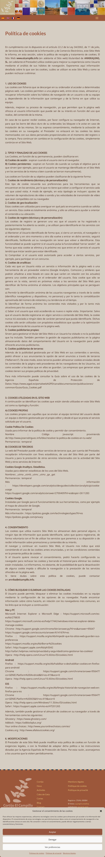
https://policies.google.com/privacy (24, 517)
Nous (39, 786)
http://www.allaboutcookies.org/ (37, 730)
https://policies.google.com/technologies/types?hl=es (54, 513)
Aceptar (52, 832)
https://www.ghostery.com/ (31, 718)
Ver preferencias (52, 847)
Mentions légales (69, 853)
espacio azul (83, 807)
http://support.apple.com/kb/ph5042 (33, 647)
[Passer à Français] (13, 18)
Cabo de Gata (43, 794)
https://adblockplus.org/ (28, 722)
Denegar (52, 839)
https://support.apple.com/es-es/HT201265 (36, 706)
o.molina (85, 803)
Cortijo (40, 781)
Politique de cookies (36, 853)
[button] (101, 811)
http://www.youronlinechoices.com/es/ (49, 726)
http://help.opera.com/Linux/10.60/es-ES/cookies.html (43, 654)
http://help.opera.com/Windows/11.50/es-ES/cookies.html (45, 702)
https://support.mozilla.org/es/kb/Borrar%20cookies (33, 643)
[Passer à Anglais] (8, 18)
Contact (40, 807)
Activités (41, 790)
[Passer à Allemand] (18, 18)
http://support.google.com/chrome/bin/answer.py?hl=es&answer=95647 (55, 628)
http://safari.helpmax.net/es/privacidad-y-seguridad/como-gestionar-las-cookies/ (49, 651)
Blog (39, 802)
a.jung (77, 803)
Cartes (40, 798)
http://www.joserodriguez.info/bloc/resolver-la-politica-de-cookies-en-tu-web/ (50, 438)
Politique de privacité (54, 853)
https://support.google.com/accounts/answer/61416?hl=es (37, 632)
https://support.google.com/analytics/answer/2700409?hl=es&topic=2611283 (47, 493)
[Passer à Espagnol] (2, 18)
